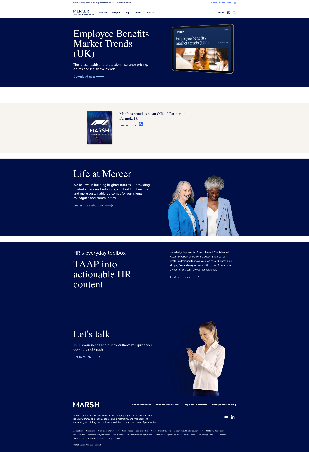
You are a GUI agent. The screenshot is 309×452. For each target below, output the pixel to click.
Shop (127, 12)
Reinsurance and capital (167, 404)
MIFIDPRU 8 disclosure (215, 431)
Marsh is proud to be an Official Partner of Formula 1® (152, 116)
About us (149, 12)
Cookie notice (127, 431)
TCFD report (221, 435)
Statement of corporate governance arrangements (175, 435)
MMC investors (79, 435)
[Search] (234, 12)
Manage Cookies (113, 438)
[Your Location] (228, 12)
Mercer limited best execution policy (188, 431)
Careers (137, 12)
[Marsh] (86, 405)
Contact (220, 12)
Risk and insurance (141, 404)
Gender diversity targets (161, 431)
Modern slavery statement (99, 435)
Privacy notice (118, 435)
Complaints (90, 431)
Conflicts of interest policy (108, 431)
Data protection (142, 431)
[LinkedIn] (233, 417)
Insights (116, 12)
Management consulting (224, 404)
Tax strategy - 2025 (206, 435)
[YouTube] (226, 417)
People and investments (195, 404)
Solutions (103, 12)
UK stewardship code (95, 438)
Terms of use (78, 438)
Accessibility (78, 431)
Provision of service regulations (139, 435)
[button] (235, 3)
